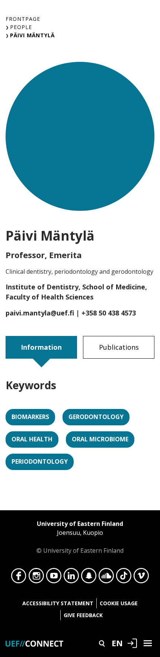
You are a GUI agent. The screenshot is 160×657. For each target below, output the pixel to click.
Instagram (36, 577)
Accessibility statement (57, 603)
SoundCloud (106, 577)
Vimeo (141, 577)
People (21, 27)
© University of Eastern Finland (80, 537)
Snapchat (88, 577)
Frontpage (23, 18)
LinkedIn (71, 577)
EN (117, 642)
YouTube (53, 577)
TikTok (123, 577)
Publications (119, 347)
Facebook (18, 577)
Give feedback (83, 615)
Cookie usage (119, 603)
